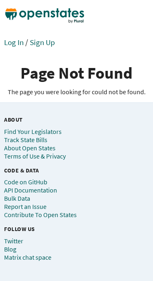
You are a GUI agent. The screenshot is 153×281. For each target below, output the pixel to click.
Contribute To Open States (40, 215)
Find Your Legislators (33, 131)
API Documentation (30, 190)
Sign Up (42, 42)
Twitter (13, 241)
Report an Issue (25, 206)
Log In (14, 42)
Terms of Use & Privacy (35, 156)
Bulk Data (17, 198)
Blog (10, 249)
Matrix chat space (27, 257)
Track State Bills (25, 140)
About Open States (29, 148)
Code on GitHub (25, 182)
